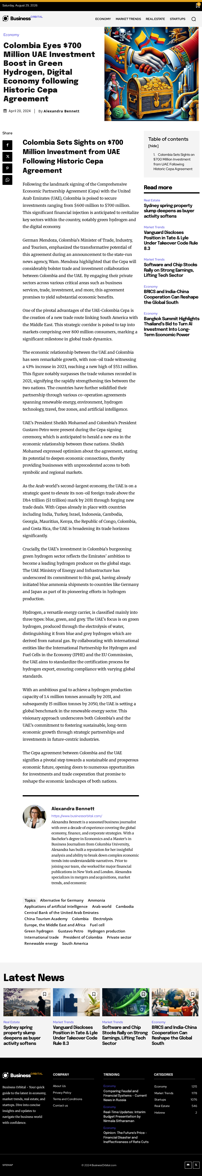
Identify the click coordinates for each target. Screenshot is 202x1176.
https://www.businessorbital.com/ (76, 816)
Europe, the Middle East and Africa (54, 924)
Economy (11, 35)
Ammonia (96, 900)
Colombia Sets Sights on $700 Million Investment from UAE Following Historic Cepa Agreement (174, 161)
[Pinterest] (9, 168)
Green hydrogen (38, 931)
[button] (194, 19)
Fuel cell (97, 924)
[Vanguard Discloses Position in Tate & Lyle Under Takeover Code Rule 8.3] (76, 1002)
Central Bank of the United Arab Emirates (61, 912)
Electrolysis (103, 918)
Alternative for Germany (62, 900)
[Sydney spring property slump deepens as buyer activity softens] (26, 1002)
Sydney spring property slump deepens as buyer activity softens (169, 211)
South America (75, 943)
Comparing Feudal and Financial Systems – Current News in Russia (125, 1096)
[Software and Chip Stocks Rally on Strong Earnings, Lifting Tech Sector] (125, 1002)
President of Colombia (82, 937)
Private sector (119, 937)
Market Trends (154, 227)
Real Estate (152, 200)
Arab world (101, 906)
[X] (9, 157)
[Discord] (188, 1165)
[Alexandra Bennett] (34, 846)
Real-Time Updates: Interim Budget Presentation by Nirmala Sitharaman (124, 1117)
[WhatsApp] (9, 180)
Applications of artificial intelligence (56, 906)
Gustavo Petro (70, 931)
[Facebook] (9, 145)
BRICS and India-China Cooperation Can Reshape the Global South (171, 297)
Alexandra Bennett (62, 111)
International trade (41, 937)
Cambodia (125, 906)
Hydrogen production (106, 931)
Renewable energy (41, 943)
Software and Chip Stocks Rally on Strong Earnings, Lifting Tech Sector (170, 270)
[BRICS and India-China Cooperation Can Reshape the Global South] (175, 1002)
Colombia (80, 918)
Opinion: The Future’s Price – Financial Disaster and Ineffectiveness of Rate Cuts (126, 1137)
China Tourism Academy (45, 918)
